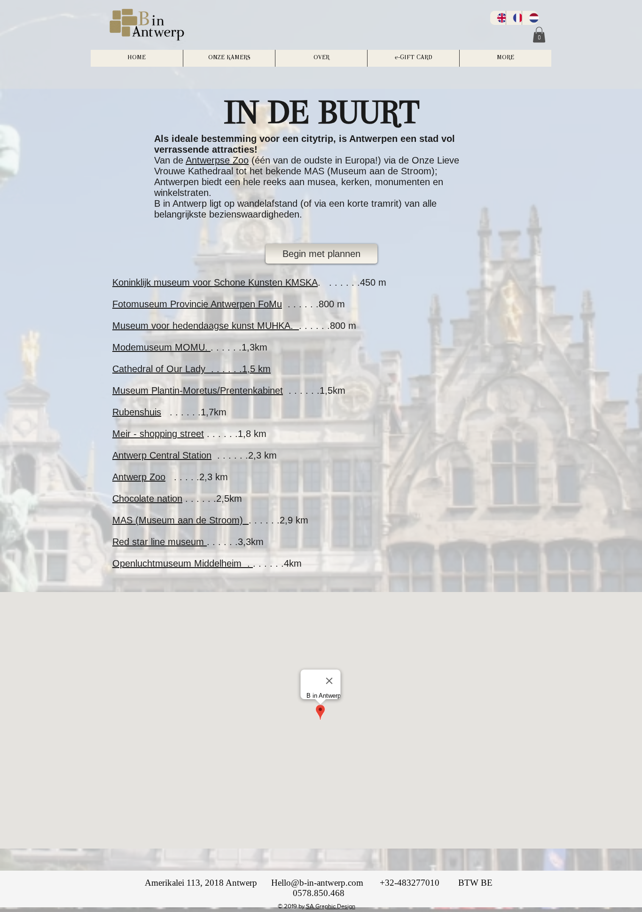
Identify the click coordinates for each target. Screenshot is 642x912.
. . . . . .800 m (313, 304)
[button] (539, 34)
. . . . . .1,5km (314, 390)
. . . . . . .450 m (352, 282)
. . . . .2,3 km (199, 477)
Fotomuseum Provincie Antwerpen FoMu (197, 304)
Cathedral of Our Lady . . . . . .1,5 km (191, 369)
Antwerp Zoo (138, 477)
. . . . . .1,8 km (236, 434)
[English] (498, 18)
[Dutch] (530, 18)
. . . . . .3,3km (235, 542)
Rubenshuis (136, 412)
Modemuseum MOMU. (161, 347)
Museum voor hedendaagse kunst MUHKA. (205, 325)
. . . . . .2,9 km (278, 520)
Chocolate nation (147, 498)
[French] (514, 18)
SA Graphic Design (330, 906)
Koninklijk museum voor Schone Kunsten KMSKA (215, 282)
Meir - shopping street (158, 434)
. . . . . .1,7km (194, 412)
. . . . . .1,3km (239, 347)
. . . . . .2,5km (212, 498)
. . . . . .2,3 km (247, 455)
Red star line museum (159, 542)
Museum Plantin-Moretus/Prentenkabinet (197, 390)
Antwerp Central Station (161, 455)
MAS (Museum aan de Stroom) (180, 520)
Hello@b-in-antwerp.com (317, 883)
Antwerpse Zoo (217, 160)
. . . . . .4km (277, 563)
